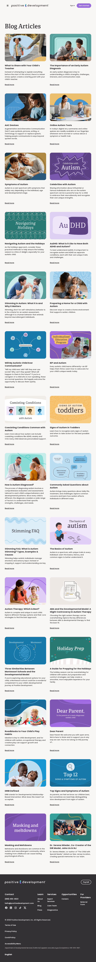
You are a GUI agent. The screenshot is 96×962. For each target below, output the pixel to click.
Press (39, 910)
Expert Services (51, 900)
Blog (39, 906)
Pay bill (86, 882)
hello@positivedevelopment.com (19, 903)
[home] (30, 5)
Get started (84, 5)
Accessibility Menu (13, 944)
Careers (65, 899)
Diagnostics (52, 910)
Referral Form (83, 903)
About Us (40, 900)
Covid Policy (10, 937)
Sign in (72, 6)
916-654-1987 (75, 948)
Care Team (52, 906)
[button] (7, 5)
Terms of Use (10, 925)
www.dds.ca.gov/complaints (57, 948)
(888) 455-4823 (11, 899)
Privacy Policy (11, 931)
